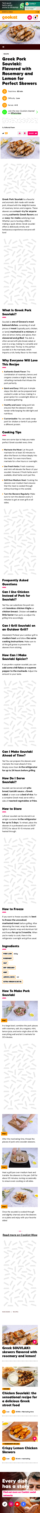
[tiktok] (4, 1504)
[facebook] (23, 1504)
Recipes (15, 1312)
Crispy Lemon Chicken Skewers (19, 1450)
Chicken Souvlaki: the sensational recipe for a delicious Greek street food (19, 1399)
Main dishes (6, 1312)
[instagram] (11, 1504)
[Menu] (29, 17)
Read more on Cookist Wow (20, 1235)
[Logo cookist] (9, 17)
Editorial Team (9, 127)
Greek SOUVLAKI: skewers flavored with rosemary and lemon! (19, 1352)
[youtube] (17, 1504)
